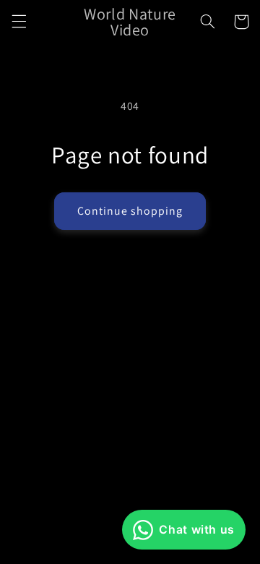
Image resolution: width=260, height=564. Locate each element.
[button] (18, 21)
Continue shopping (130, 210)
